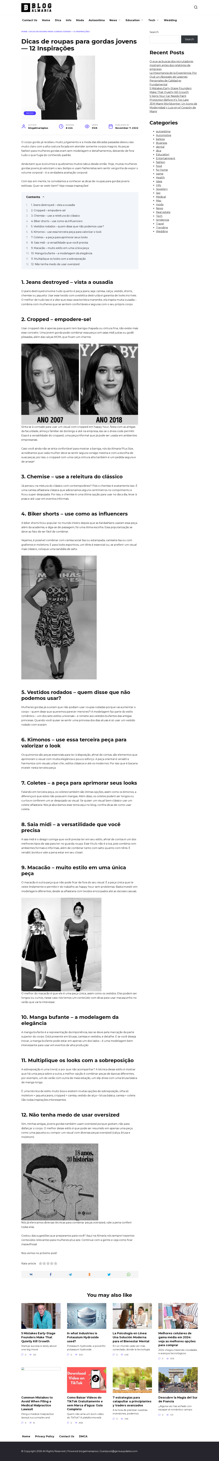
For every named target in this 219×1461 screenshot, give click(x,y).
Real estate (163, 212)
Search (154, 32)
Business (161, 142)
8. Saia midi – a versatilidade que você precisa (59, 242)
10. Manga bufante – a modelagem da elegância (61, 253)
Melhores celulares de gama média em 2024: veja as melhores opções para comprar (177, 1339)
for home (162, 169)
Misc (158, 200)
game (159, 173)
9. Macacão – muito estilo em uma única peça (60, 248)
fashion (160, 162)
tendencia (162, 219)
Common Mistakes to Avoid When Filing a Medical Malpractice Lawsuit (37, 1403)
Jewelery (162, 189)
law (158, 192)
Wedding (170, 20)
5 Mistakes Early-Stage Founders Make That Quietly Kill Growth (38, 1337)
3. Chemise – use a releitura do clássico (55, 215)
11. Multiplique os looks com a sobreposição (58, 258)
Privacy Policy (44, 1436)
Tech (151, 20)
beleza (30, 113)
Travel (160, 223)
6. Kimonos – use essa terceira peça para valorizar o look (66, 231)
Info (68, 20)
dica (158, 150)
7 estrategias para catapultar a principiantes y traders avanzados (132, 1401)
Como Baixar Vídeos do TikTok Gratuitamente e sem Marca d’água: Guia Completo (85, 1403)
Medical (161, 196)
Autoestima (97, 20)
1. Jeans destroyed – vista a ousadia (53, 204)
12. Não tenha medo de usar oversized (55, 264)
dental (160, 146)
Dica (58, 20)
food (159, 166)
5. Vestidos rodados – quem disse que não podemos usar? (67, 226)
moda (159, 204)
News (113, 20)
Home (46, 20)
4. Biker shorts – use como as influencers (56, 221)
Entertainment (165, 158)
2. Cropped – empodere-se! (48, 210)
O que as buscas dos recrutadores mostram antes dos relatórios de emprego (171, 65)
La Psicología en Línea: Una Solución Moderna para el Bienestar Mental (131, 1337)
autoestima (163, 131)
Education (133, 20)
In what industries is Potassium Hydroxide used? (83, 1337)
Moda (80, 20)
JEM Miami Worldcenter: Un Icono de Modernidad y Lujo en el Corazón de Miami (173, 107)
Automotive (163, 135)
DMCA (83, 1436)
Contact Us (29, 20)
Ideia (159, 181)
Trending (162, 227)
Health (160, 177)
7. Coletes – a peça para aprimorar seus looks (59, 237)
